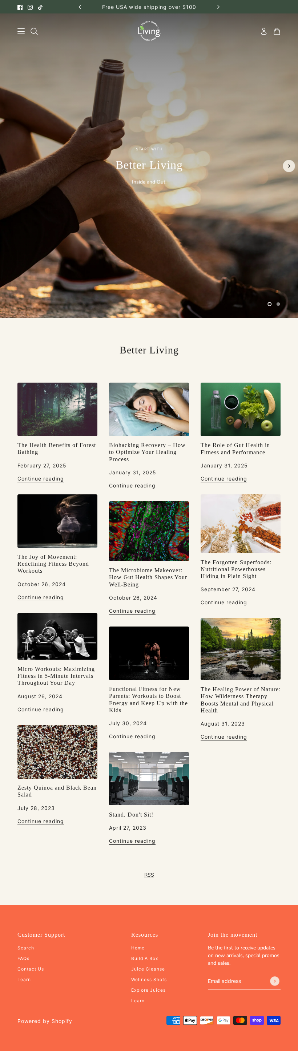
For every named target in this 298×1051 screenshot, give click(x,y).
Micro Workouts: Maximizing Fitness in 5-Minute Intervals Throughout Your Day (56, 676)
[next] (218, 6)
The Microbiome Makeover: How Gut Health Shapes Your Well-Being (148, 577)
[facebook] (20, 6)
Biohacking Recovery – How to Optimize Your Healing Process (147, 452)
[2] (278, 304)
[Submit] (274, 981)
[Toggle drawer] (21, 31)
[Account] (263, 31)
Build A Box (144, 958)
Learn (24, 979)
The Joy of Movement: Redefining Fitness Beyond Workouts (53, 564)
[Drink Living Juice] (149, 31)
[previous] (80, 6)
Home (138, 948)
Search (25, 948)
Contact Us (30, 969)
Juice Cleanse (148, 969)
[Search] (34, 31)
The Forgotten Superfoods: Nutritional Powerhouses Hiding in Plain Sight (236, 569)
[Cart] (277, 31)
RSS (149, 875)
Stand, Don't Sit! (131, 814)
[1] (269, 304)
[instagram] (30, 6)
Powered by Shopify (44, 1021)
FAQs (23, 958)
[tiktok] (40, 6)
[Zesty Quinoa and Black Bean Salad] (57, 752)
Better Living (149, 350)
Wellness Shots (149, 979)
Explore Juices (148, 990)
